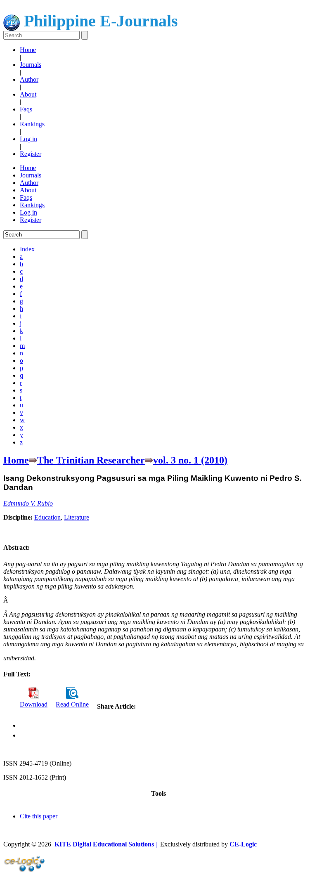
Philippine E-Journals (99, 21)
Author (29, 79)
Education (47, 517)
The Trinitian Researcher (91, 460)
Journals (30, 64)
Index (27, 249)
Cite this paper (38, 816)
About (28, 94)
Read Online (72, 704)
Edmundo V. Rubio (28, 503)
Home (28, 49)
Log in (28, 138)
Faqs (26, 109)
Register (30, 153)
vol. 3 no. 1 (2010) (190, 460)
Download (33, 704)
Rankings (32, 124)
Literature (76, 517)
